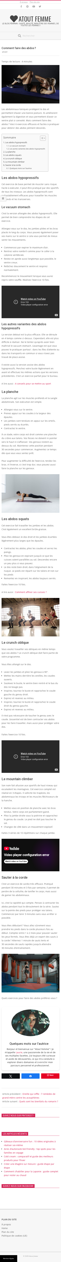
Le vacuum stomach (18, 146)
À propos (24, 2)
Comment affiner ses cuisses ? (31, 592)
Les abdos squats (13, 155)
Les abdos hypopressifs (16, 142)
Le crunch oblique (13, 158)
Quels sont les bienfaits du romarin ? (38, 1101)
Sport (5, 52)
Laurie (19, 1052)
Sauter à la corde (13, 165)
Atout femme (35, 19)
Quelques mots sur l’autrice (21, 168)
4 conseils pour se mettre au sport (33, 383)
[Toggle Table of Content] (41, 138)
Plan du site (35, 2)
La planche (10, 152)
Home (5, 1228)
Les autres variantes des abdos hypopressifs (27, 149)
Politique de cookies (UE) (14, 1235)
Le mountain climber (15, 162)
